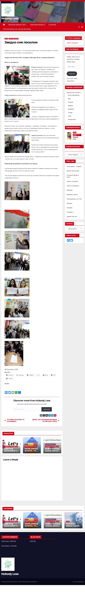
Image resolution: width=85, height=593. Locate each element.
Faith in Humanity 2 (73, 186)
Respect (69, 203)
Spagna (70, 105)
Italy (69, 98)
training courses (9, 446)
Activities (52, 25)
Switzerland (72, 119)
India (69, 116)
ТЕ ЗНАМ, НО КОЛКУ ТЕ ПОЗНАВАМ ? (15, 420)
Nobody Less (9, 18)
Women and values (73, 171)
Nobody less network (74, 92)
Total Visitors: (5, 546)
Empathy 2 (70, 212)
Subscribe (46, 409)
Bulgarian (71, 109)
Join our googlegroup (78, 581)
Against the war (72, 216)
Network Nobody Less (17, 25)
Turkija (70, 112)
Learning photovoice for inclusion (11, 450)
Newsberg (25, 581)
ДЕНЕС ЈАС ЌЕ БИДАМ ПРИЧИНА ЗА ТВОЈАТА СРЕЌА (44, 420)
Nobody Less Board (76, 135)
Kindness (70, 190)
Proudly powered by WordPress (9, 581)
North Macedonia (13, 38)
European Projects (37, 25)
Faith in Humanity (72, 181)
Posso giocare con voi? (74, 199)
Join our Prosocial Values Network (17, 29)
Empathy (69, 208)
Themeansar (33, 581)
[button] (79, 27)
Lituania (70, 102)
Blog (6, 38)
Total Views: (5, 541)
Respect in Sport (72, 194)
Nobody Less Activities (30, 446)
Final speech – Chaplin (74, 166)
